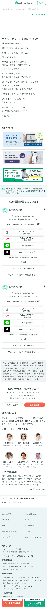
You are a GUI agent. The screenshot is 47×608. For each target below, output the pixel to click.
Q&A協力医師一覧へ (37, 489)
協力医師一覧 (6, 520)
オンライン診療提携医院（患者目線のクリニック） (18, 552)
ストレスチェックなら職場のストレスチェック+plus (18, 586)
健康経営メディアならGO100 (32, 580)
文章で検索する (38, 15)
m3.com (18, 424)
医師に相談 (34, 405)
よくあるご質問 (6, 514)
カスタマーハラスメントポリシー (35, 537)
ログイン (41, 3)
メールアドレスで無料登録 (23, 268)
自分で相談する (33, 191)
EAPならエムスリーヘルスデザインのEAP (15, 589)
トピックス (6, 549)
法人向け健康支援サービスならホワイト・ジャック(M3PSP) (21, 577)
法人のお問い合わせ (31, 514)
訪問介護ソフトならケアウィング (13, 569)
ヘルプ (27, 520)
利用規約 (15, 216)
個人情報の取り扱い (27, 216)
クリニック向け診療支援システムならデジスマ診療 (18, 566)
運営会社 (27, 531)
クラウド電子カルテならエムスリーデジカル (16, 563)
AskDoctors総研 (16, 549)
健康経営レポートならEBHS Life (12, 580)
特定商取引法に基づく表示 (10, 531)
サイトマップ (6, 537)
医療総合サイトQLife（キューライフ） (14, 596)
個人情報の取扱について (32, 525)
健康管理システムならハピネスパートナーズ (16, 583)
